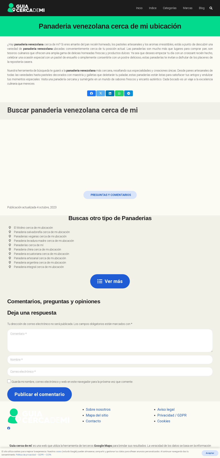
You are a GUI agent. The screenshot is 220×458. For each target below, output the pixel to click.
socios (59, 451)
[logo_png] (26, 8)
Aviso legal (166, 409)
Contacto (93, 421)
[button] (211, 8)
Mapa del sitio (97, 415)
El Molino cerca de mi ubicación (33, 227)
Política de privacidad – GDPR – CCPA (33, 454)
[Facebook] (8, 428)
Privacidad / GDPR (172, 415)
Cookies (163, 421)
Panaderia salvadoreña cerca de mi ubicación (42, 232)
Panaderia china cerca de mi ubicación (37, 249)
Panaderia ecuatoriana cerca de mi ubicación (41, 253)
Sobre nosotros (98, 409)
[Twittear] (100, 93)
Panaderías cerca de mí (28, 245)
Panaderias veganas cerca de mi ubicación (40, 236)
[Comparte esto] (91, 93)
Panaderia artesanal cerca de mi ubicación (40, 258)
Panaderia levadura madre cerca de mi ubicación (44, 240)
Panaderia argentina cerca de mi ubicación (40, 262)
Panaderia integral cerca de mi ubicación (39, 267)
